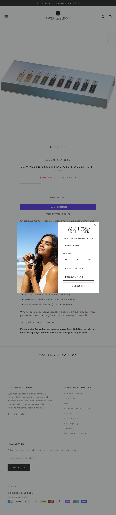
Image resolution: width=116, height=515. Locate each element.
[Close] (95, 225)
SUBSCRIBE (78, 286)
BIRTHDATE (67, 253)
